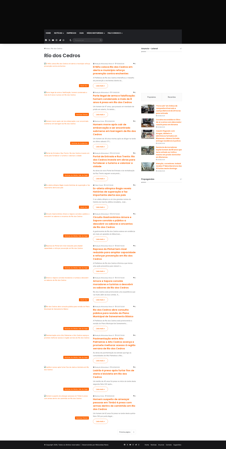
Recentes (172, 97)
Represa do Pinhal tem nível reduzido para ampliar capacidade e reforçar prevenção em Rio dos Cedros (114, 254)
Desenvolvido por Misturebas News (95, 445)
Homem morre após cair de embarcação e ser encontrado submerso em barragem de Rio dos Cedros (114, 129)
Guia (81, 33)
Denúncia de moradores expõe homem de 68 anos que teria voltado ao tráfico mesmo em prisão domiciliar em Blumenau (169, 152)
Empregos (71, 33)
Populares (151, 97)
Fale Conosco (114, 33)
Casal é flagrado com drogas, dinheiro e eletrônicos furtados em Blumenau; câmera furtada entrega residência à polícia (168, 136)
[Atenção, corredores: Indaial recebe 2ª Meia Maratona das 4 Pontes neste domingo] (147, 166)
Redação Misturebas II (102, 92)
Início (48, 48)
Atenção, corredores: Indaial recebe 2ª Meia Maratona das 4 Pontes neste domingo (169, 166)
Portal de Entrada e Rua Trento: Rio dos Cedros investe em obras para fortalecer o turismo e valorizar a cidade (114, 161)
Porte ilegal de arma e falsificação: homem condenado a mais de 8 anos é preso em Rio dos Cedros (114, 99)
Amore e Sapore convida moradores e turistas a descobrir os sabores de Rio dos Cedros (113, 284)
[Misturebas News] (53, 14)
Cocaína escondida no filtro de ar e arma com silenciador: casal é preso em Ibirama (169, 122)
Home (48, 33)
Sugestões (177, 445)
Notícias (58, 33)
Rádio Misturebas (95, 33)
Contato (169, 445)
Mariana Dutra (99, 121)
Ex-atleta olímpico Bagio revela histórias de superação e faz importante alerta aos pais (112, 192)
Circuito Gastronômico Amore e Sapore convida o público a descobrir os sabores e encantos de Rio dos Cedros (113, 222)
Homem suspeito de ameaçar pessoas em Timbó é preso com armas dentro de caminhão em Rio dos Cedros (114, 404)
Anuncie (161, 445)
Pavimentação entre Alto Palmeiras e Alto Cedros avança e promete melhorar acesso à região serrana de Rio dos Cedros (114, 343)
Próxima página (124, 432)
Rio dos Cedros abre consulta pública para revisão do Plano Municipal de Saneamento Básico (113, 313)
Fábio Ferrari (99, 185)
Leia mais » (100, 86)
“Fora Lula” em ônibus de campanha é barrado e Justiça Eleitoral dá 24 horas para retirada (168, 109)
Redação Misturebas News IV (104, 64)
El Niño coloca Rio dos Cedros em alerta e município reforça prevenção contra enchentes (113, 70)
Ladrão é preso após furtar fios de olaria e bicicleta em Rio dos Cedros (113, 374)
